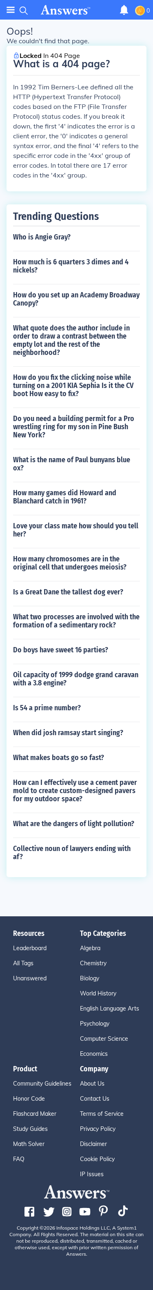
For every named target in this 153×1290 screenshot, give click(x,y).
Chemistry (93, 963)
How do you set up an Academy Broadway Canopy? (76, 299)
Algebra (90, 948)
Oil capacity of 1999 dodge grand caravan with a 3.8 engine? (75, 678)
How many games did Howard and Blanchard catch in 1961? (64, 496)
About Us (92, 1083)
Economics (94, 1053)
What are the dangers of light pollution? (73, 823)
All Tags (23, 963)
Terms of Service (102, 1113)
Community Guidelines (42, 1083)
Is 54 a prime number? (47, 707)
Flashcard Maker (34, 1113)
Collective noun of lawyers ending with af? (72, 852)
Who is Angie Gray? (42, 237)
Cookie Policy (97, 1159)
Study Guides (30, 1129)
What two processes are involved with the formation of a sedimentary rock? (76, 620)
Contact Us (94, 1098)
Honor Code (29, 1098)
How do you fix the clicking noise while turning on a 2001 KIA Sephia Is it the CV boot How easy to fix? (73, 385)
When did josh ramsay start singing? (68, 732)
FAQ (18, 1159)
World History (98, 993)
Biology (89, 978)
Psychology (94, 1023)
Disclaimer (93, 1144)
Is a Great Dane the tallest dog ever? (68, 591)
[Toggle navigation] (11, 10)
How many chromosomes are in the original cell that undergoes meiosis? (69, 563)
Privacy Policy (97, 1129)
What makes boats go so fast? (58, 757)
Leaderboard (30, 948)
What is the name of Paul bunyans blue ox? (71, 463)
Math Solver (28, 1144)
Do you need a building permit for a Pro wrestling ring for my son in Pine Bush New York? (73, 426)
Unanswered (30, 978)
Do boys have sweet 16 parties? (60, 649)
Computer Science (104, 1038)
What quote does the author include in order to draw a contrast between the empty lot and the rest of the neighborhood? (71, 340)
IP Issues (92, 1174)
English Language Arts (109, 1008)
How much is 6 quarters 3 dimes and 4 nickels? (71, 266)
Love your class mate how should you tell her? (75, 530)
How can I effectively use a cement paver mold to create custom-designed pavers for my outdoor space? (75, 790)
